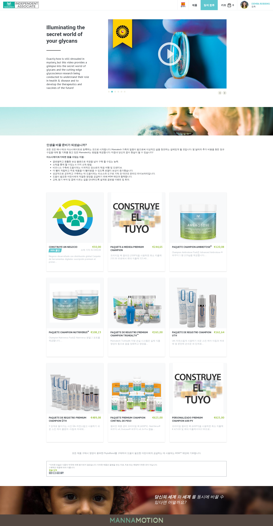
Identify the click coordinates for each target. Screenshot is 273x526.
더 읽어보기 (55, 263)
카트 (227, 5)
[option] (167, 54)
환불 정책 (53, 467)
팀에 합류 (209, 5)
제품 (194, 5)
